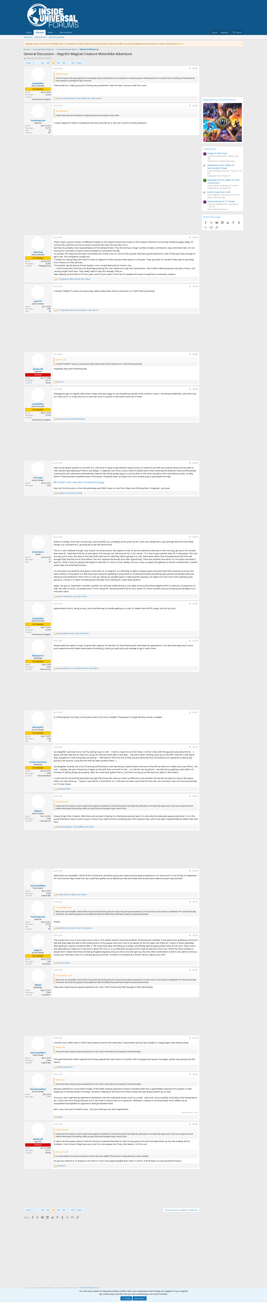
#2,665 (195, 354)
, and (71, 419)
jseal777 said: (60, 359)
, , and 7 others (74, 279)
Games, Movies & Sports (217, 209)
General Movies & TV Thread (221, 201)
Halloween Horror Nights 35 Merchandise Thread (220, 166)
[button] (51, 32)
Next (79, 63)
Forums (40, 32)
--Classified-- (46, 995)
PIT (49, 132)
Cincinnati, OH (45, 821)
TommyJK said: (61, 74)
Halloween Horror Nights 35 (219, 176)
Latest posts (209, 148)
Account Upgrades (56, 37)
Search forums (41, 37)
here (181, 43)
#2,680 (195, 1124)
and (69, 493)
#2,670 (195, 640)
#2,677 (195, 970)
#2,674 (195, 871)
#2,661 (195, 68)
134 (52, 63)
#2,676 (195, 935)
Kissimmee (46, 964)
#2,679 (195, 1074)
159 (72, 63)
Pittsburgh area (45, 266)
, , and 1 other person (79, 98)
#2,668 (195, 537)
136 (63, 63)
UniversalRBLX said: (63, 907)
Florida (48, 383)
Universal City (45, 669)
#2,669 (195, 603)
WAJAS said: (60, 1047)
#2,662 (195, 105)
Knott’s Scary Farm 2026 (219, 192)
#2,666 (195, 389)
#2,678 (195, 1038)
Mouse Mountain (44, 775)
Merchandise (66, 32)
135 (58, 63)
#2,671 (195, 712)
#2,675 (195, 902)
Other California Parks (216, 197)
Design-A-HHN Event (217, 153)
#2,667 (195, 463)
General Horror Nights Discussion (221, 161)
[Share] (190, 68)
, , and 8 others (77, 668)
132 (42, 63)
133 (47, 63)
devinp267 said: (61, 1152)
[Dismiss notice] (240, 43)
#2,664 (195, 286)
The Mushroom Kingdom (41, 99)
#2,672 (195, 747)
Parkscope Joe (32, 58)
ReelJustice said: (62, 801)
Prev (29, 63)
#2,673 (195, 796)
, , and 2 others (72, 596)
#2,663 (195, 237)
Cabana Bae (46, 895)
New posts (28, 37)
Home (29, 32)
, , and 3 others (73, 633)
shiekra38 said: (61, 111)
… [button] (38, 63)
